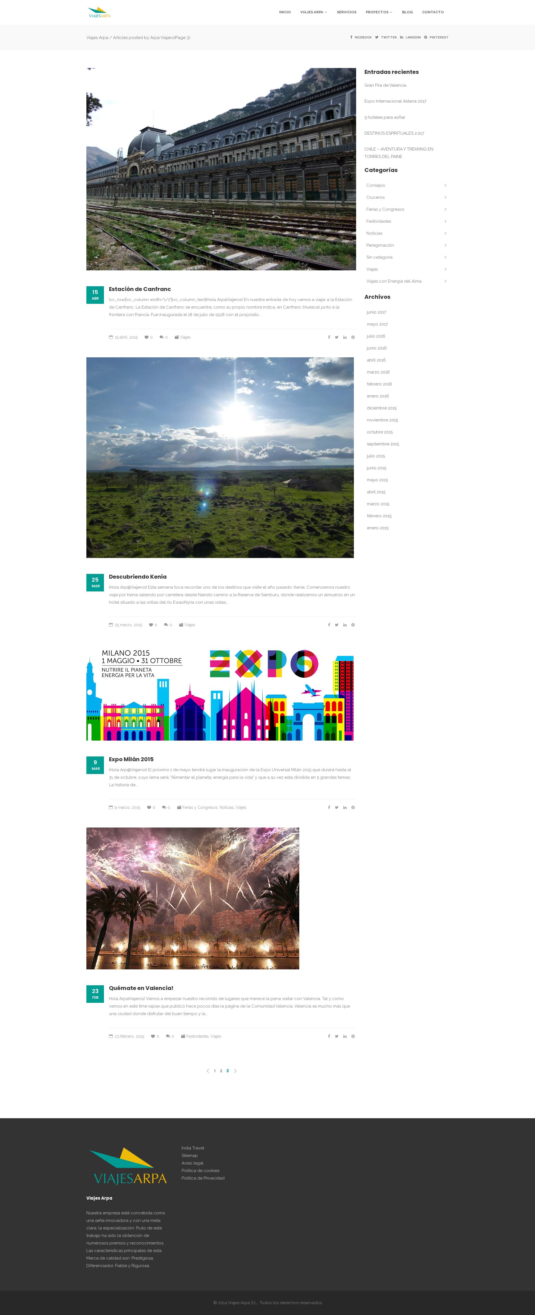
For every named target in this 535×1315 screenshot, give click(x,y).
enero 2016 (378, 396)
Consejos (375, 185)
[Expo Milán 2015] (220, 693)
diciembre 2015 (382, 408)
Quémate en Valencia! (141, 988)
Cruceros (375, 197)
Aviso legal (192, 1163)
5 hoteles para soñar (384, 117)
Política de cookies (200, 1170)
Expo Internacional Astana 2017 (395, 101)
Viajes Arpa (97, 37)
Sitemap (190, 1155)
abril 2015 (376, 491)
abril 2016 (376, 360)
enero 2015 (377, 527)
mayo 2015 (377, 479)
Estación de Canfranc (140, 289)
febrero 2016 (379, 384)
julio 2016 (376, 336)
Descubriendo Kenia (138, 577)
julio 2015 (376, 455)
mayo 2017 (377, 324)
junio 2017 (376, 312)
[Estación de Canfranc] (221, 169)
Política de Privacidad (203, 1178)
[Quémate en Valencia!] (192, 898)
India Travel (193, 1148)
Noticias (227, 807)
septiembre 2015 (383, 444)
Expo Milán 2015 (131, 759)
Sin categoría (379, 257)
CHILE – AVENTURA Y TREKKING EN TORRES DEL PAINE (398, 153)
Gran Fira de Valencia (385, 85)
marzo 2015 (378, 503)
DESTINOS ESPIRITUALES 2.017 (394, 133)
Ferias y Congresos (200, 807)
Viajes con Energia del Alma (394, 281)
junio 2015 (376, 467)
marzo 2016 (378, 372)
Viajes (185, 337)
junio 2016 (377, 348)
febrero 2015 (379, 515)
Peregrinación (380, 245)
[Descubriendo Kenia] (220, 457)
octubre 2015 (380, 432)
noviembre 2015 (382, 420)
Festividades (197, 1036)
